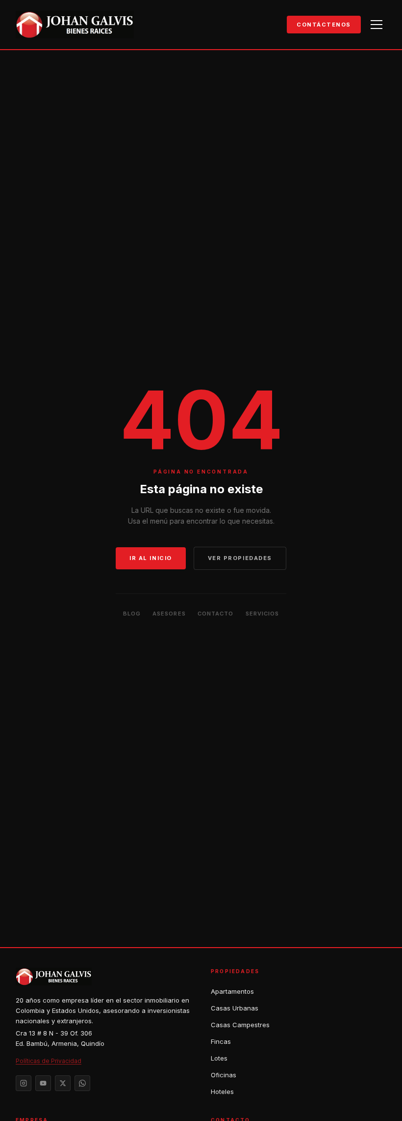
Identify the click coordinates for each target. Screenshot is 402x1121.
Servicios (262, 613)
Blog (132, 613)
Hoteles (222, 1091)
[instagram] (23, 1083)
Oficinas (223, 1075)
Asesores (169, 613)
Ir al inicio (150, 558)
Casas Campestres (240, 1025)
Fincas (221, 1041)
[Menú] (376, 24)
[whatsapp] (82, 1083)
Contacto (216, 613)
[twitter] (63, 1083)
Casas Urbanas (234, 1008)
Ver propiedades (240, 558)
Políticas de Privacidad (48, 1061)
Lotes (219, 1058)
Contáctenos (324, 24)
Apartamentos (232, 991)
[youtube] (43, 1083)
